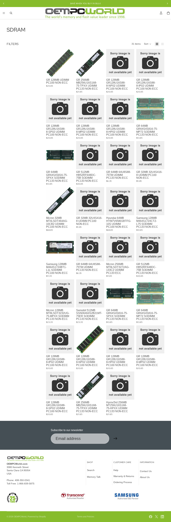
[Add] (99, 72)
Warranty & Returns (123, 476)
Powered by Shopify (37, 516)
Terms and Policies (85, 516)
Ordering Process (122, 482)
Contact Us (146, 471)
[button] (147, 44)
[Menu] (4, 13)
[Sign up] (115, 438)
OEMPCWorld (20, 516)
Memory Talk (94, 477)
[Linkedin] (162, 517)
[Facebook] (151, 517)
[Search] (11, 13)
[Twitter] (156, 517)
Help (115, 470)
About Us (145, 477)
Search (91, 470)
